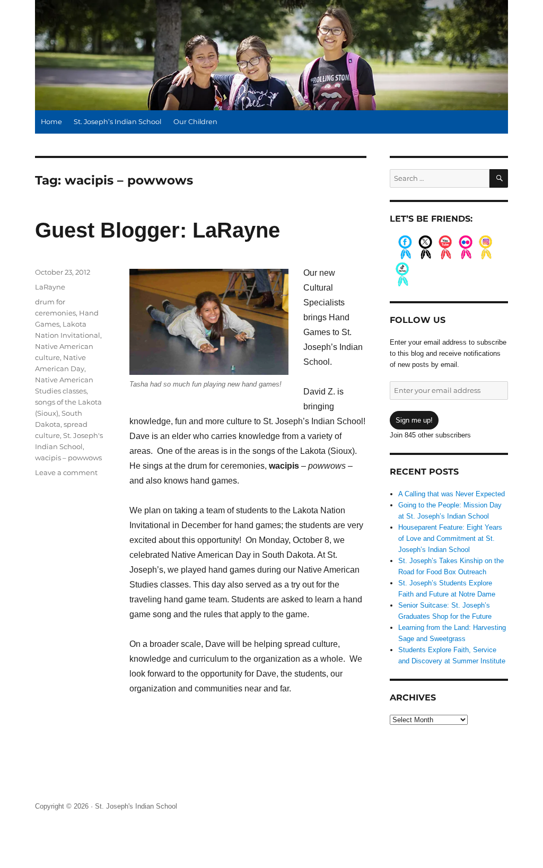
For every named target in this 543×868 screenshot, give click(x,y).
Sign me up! (414, 420)
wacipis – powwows (68, 457)
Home (51, 122)
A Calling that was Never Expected (451, 494)
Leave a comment (66, 472)
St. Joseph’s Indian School (117, 122)
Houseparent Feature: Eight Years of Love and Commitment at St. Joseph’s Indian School (450, 538)
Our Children (195, 122)
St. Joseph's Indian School (136, 806)
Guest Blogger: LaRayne (157, 230)
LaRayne (50, 287)
